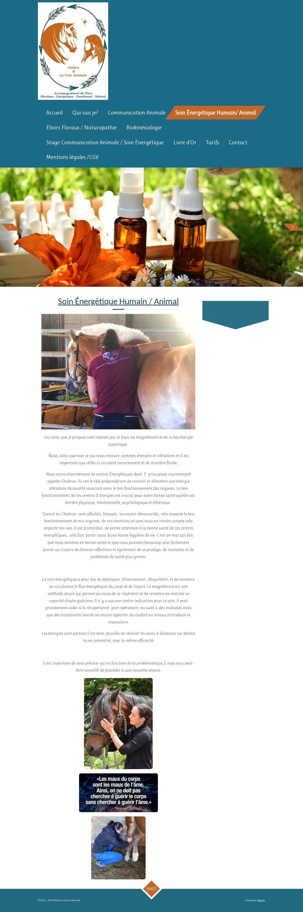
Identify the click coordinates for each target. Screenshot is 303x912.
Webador (261, 900)
